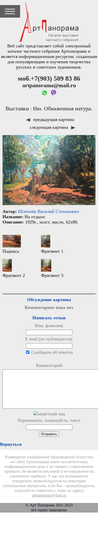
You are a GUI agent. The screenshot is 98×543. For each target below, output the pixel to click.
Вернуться (11, 444)
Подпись (11, 251)
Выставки (17, 109)
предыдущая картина (53, 119)
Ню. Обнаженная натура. (62, 109)
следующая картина (49, 127)
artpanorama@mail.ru (49, 495)
